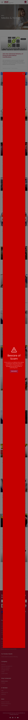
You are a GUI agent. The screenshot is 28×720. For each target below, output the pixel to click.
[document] (14, 360)
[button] (23, 73)
